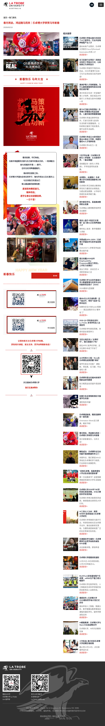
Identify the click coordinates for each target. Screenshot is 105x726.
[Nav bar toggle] (101, 5)
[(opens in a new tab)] (92, 5)
